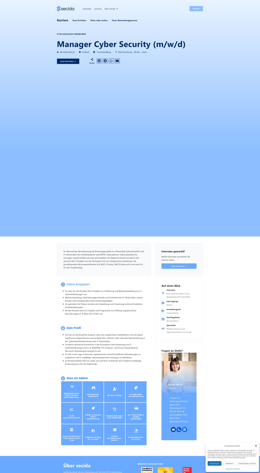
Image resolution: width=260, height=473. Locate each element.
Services (98, 8)
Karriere (62, 20)
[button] (256, 446)
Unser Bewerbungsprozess (124, 20)
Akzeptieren (214, 463)
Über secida (110, 8)
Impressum (237, 469)
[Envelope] (173, 429)
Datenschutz (229, 469)
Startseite (87, 8)
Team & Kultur (79, 20)
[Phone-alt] (178, 429)
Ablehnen (229, 463)
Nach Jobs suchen (99, 20)
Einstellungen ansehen (247, 463)
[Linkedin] (184, 429)
